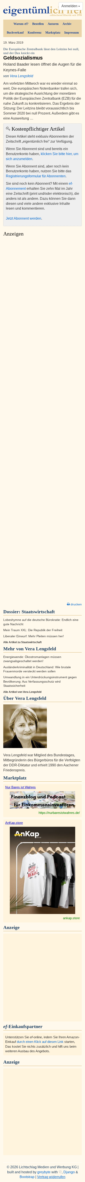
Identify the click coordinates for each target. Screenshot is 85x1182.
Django (69, 1172)
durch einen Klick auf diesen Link (40, 1042)
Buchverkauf (15, 32)
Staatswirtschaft (38, 611)
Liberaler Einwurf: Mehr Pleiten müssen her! (33, 636)
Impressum (71, 32)
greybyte (44, 1172)
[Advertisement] (42, 420)
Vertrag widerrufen (51, 1177)
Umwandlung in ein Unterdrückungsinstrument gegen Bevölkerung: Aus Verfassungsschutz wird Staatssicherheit (40, 681)
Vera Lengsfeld (21, 76)
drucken (76, 604)
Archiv (67, 24)
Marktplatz (52, 32)
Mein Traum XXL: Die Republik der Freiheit (32, 630)
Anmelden (69, 6)
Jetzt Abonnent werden (23, 218)
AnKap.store (14, 823)
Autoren (53, 24)
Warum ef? (21, 24)
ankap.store (71, 918)
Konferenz (34, 32)
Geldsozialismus (41, 54)
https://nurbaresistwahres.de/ (59, 813)
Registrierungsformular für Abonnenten (36, 176)
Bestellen (38, 24)
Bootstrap (27, 1177)
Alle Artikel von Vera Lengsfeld (22, 691)
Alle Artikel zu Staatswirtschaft (22, 642)
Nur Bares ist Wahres (20, 787)
